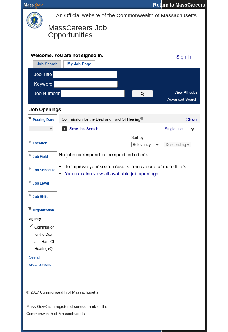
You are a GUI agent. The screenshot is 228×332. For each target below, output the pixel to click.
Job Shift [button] (40, 197)
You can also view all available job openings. (112, 173)
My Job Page (79, 64)
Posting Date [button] (43, 120)
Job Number (47, 93)
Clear (191, 119)
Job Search (47, 64)
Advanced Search (182, 99)
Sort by (137, 137)
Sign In (183, 56)
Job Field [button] (40, 157)
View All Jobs (185, 92)
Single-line (174, 128)
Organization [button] (43, 210)
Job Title (43, 74)
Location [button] (40, 143)
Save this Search (83, 128)
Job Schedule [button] (44, 170)
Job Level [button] (41, 183)
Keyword (44, 83)
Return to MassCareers (179, 4)
